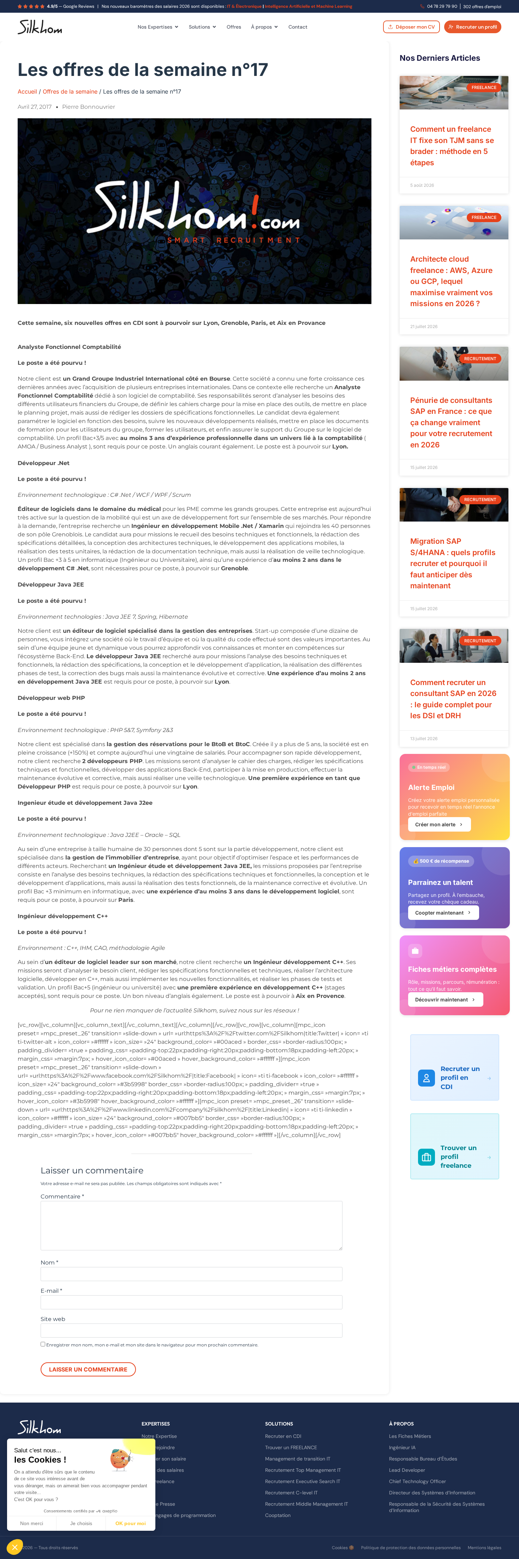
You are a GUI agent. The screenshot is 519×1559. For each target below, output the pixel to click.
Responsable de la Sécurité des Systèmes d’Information (437, 1507)
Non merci (31, 1523)
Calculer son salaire (164, 1459)
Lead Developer (407, 1470)
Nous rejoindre (158, 1447)
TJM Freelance (158, 1481)
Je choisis (81, 1523)
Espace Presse (158, 1504)
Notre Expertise (159, 1436)
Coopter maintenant (439, 913)
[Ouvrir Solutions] (214, 26)
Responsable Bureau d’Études (423, 1459)
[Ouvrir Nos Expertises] (176, 26)
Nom (49, 1262)
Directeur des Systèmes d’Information (432, 1492)
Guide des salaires (163, 1470)
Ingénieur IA (402, 1447)
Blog (146, 1492)
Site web (53, 1319)
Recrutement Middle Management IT (306, 1504)
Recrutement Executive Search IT (302, 1481)
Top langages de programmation (179, 1515)
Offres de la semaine (70, 91)
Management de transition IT (297, 1459)
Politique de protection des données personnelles (411, 1548)
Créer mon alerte (435, 824)
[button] (14, 1547)
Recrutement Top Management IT (303, 1470)
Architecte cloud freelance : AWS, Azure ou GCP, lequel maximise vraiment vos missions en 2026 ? (451, 281)
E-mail (51, 1290)
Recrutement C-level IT (291, 1492)
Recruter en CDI (283, 1436)
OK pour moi (130, 1523)
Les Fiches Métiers (410, 1436)
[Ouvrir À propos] (276, 26)
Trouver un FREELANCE (291, 1447)
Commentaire (62, 1196)
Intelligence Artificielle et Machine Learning (308, 6)
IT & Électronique (244, 6)
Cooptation (278, 1515)
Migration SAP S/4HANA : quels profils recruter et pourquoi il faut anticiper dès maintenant (453, 563)
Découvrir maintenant (441, 999)
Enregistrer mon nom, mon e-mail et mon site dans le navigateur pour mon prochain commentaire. (152, 1344)
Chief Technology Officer (417, 1481)
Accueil (27, 91)
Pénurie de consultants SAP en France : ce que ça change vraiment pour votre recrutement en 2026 (451, 422)
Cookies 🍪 (343, 1548)
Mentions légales (484, 1548)
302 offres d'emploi (482, 7)
